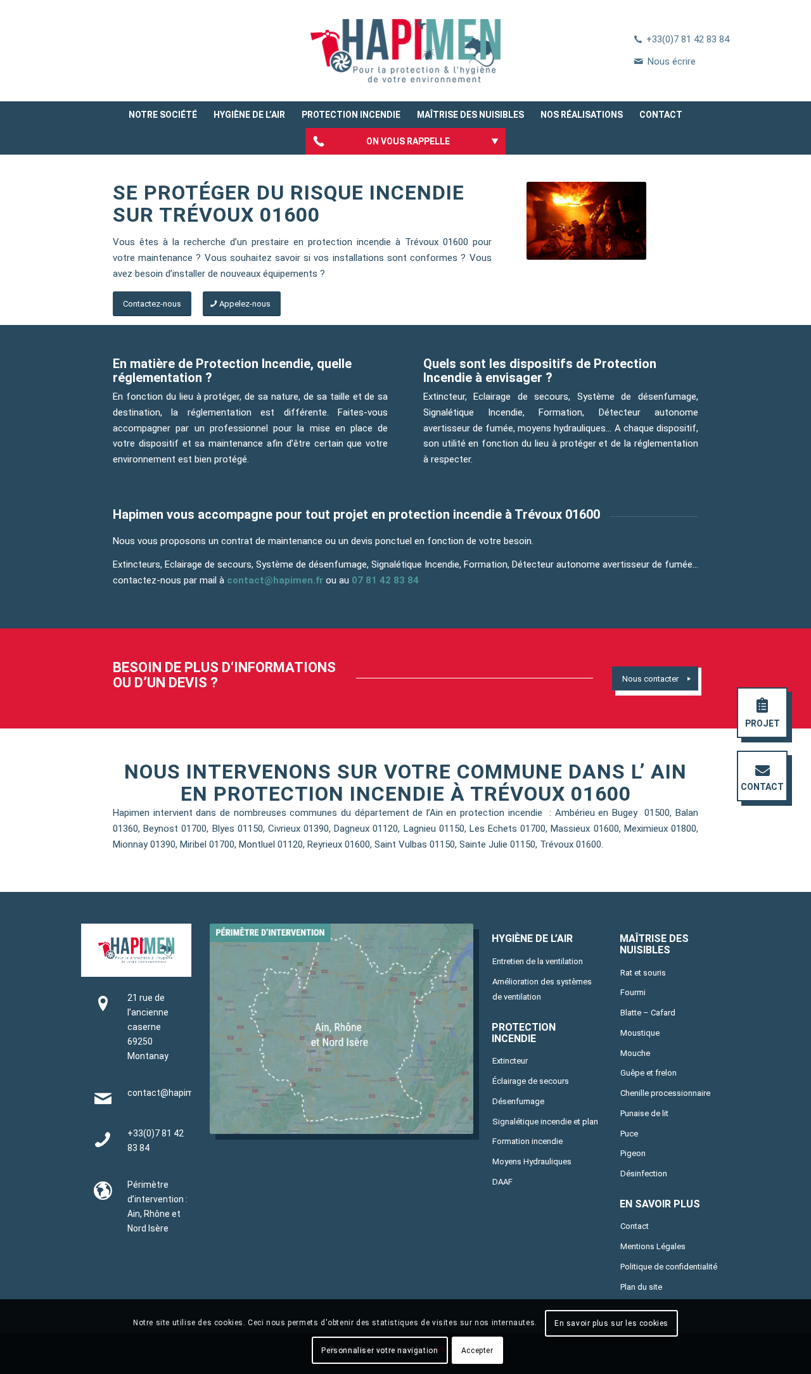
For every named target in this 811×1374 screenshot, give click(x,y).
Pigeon (633, 1153)
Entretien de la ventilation (537, 961)
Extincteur (510, 1060)
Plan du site (641, 1287)
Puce (629, 1133)
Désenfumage (518, 1101)
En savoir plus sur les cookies (611, 1323)
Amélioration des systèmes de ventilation (542, 989)
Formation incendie (527, 1141)
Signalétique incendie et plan (545, 1121)
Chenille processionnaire (665, 1093)
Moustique (640, 1033)
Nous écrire (672, 61)
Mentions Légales (653, 1246)
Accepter (477, 1349)
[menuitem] (162, 114)
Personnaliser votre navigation (379, 1349)
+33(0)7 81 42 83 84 (687, 39)
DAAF (502, 1181)
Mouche (635, 1053)
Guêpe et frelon (648, 1073)
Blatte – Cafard (647, 1012)
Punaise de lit (644, 1113)
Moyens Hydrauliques (532, 1161)
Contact (634, 1226)
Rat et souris (643, 972)
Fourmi (633, 992)
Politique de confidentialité (668, 1266)
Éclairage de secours (530, 1081)
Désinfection (643, 1173)
